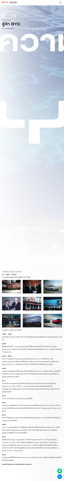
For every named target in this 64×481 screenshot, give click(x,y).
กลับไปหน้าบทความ (10, 16)
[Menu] (60, 2)
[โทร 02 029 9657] (59, 476)
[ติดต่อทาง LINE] (59, 471)
